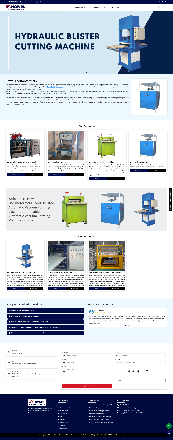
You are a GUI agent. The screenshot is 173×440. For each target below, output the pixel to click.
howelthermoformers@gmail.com (32, 2)
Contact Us (108, 7)
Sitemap (62, 419)
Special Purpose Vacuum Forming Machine (107, 272)
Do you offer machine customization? (25, 316)
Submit (88, 386)
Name (117, 352)
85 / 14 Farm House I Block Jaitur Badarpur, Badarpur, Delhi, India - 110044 (33, 375)
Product (65, 352)
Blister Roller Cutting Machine (101, 162)
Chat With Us (35, 174)
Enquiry (65, 366)
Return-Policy (63, 428)
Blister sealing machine (58, 162)
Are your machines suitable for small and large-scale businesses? (35, 327)
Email (64, 359)
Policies (62, 425)
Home (69, 7)
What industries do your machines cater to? (27, 333)
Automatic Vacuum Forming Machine (23, 162)
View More (16, 174)
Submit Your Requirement (171, 200)
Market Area (63, 422)
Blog (117, 7)
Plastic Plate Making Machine (60, 272)
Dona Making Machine (55, 87)
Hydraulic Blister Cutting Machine (21, 272)
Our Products (95, 7)
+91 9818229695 (12, 2)
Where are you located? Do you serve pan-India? (29, 322)
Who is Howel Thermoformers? (22, 311)
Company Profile (81, 7)
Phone (117, 359)
